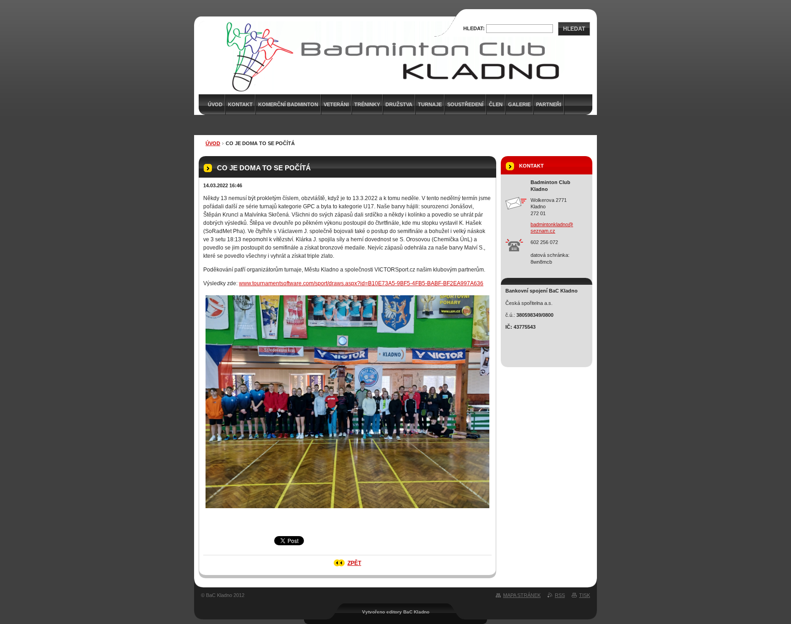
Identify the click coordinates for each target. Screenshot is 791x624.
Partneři (548, 104)
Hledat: (474, 28)
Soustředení (465, 104)
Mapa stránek (522, 595)
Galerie (519, 104)
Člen (496, 104)
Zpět (354, 563)
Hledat (574, 29)
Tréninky (367, 104)
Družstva (398, 104)
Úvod (213, 143)
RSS (560, 595)
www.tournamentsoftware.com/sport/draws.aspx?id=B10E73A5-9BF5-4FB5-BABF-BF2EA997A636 (361, 283)
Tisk (584, 595)
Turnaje (430, 104)
